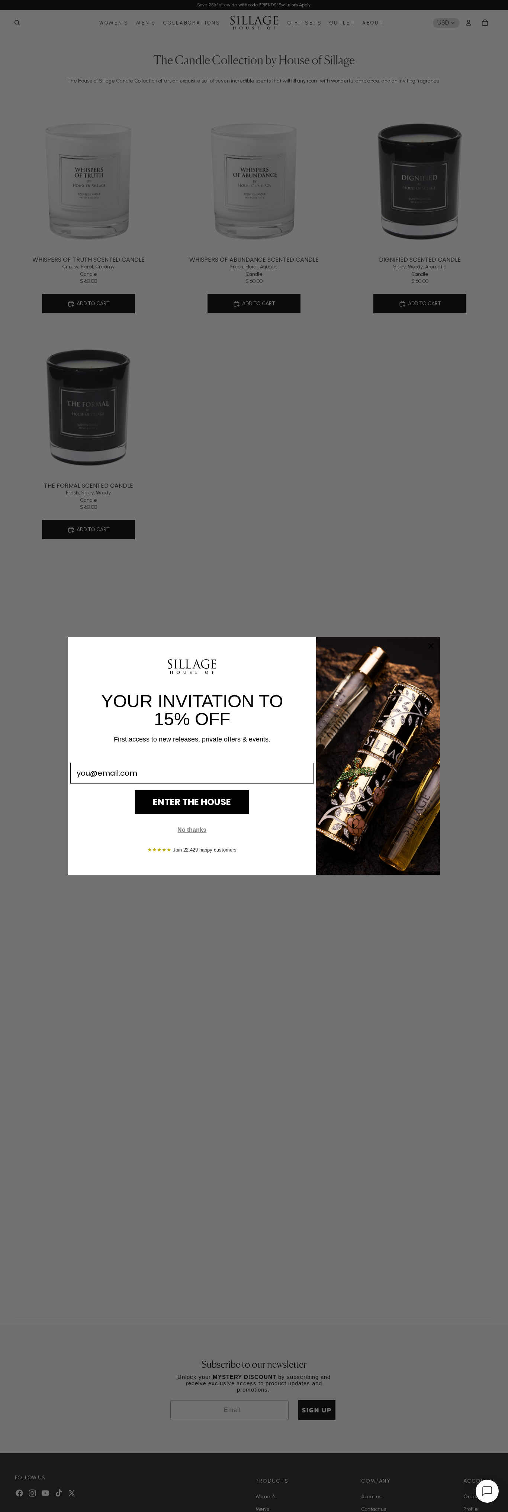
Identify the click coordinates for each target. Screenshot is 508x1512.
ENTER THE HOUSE (192, 802)
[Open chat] (487, 1491)
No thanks (191, 830)
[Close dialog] (431, 646)
